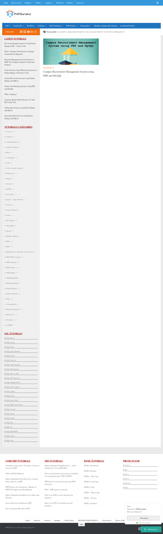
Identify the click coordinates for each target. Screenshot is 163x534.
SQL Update (11, 391)
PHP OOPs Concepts (13, 257)
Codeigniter (10, 157)
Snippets (28, 3)
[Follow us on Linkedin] (31, 31)
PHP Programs (11, 262)
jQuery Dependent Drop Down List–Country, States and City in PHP (22, 480)
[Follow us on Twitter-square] (24, 31)
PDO (8, 241)
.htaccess (9, 131)
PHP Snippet (10, 273)
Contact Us (80, 3)
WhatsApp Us (144, 518)
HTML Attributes (90, 503)
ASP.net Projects (12, 147)
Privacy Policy (120, 520)
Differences (10, 173)
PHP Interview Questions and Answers (19, 252)
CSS (7, 163)
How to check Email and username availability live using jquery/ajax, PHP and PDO (62, 474)
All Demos (60, 3)
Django (9, 178)
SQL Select (10, 347)
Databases (41, 25)
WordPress (30, 25)
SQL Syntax (11, 342)
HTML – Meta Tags (91, 476)
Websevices (10, 314)
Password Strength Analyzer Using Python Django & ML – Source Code (20, 44)
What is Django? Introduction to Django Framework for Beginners (19, 52)
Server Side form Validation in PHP (18, 503)
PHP (7, 25)
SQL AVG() (11, 418)
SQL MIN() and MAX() (15, 405)
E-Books (70, 3)
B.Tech (127, 465)
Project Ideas (84, 25)
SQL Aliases (11, 436)
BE (126, 470)
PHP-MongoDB (11, 278)
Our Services (106, 520)
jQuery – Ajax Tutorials (14, 199)
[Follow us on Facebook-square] (21, 31)
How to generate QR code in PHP (18, 508)
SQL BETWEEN (12, 431)
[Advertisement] (117, 14)
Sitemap (57, 520)
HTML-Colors (89, 487)
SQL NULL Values (13, 387)
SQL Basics (11, 338)
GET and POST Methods (15, 473)
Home (6, 3)
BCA (127, 474)
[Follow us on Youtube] (28, 31)
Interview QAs (16, 3)
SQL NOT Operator (13, 378)
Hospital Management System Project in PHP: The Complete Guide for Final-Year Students (19, 62)
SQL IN (9, 427)
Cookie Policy (69, 520)
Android (48, 3)
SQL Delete (11, 396)
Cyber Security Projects (14, 168)
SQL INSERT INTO (13, 382)
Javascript (9, 194)
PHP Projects (71, 25)
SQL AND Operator (13, 364)
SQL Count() (11, 409)
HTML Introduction (91, 465)
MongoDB (10, 225)
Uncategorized (11, 304)
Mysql (8, 231)
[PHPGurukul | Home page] (19, 14)
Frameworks (18, 25)
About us (37, 520)
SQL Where (11, 356)
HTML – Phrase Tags (92, 492)
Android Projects (12, 142)
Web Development (12, 309)
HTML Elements (90, 471)
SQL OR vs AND (13, 373)
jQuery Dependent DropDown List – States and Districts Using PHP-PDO (60, 466)
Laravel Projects (11, 210)
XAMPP (9, 325)
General (9, 184)
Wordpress (10, 320)
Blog (8, 152)
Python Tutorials (12, 293)
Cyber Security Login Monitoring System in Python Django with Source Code (20, 71)
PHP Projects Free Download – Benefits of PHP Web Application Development (21, 488)
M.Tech (127, 483)
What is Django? (10, 94)
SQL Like (10, 422)
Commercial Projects (127, 25)
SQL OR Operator (13, 369)
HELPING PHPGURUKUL (88, 520)
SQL (8, 299)
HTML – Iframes (90, 498)
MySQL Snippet (12, 236)
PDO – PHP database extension (56, 489)
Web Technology (55, 25)
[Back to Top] (81, 524)
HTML (8, 189)
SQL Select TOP (12, 400)
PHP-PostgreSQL (12, 283)
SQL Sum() (10, 413)
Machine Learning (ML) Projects (105, 25)
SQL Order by (11, 360)
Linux (8, 215)
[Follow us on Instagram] (35, 31)
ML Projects (10, 220)
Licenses (47, 520)
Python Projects (11, 288)
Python (37, 3)
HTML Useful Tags (91, 481)
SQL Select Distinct (13, 351)
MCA (127, 478)
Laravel (9, 205)
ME (126, 487)
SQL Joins (10, 440)
